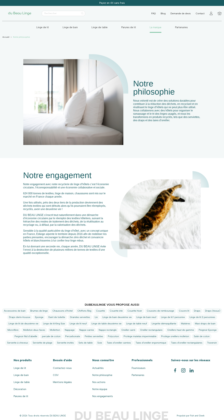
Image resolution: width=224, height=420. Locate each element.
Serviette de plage (42, 342)
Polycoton (113, 336)
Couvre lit (184, 310)
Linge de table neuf (136, 323)
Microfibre (13, 330)
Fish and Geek (197, 415)
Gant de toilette (56, 317)
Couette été (116, 310)
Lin (96, 317)
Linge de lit (20, 368)
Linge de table (22, 382)
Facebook (175, 369)
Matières (185, 323)
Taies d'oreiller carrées (119, 342)
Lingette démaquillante (164, 323)
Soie (99, 342)
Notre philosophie (102, 375)
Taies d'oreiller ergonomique (151, 342)
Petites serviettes (94, 336)
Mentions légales (62, 382)
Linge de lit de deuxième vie (23, 323)
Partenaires (138, 375)
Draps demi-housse (19, 317)
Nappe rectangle (108, 330)
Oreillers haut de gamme (180, 330)
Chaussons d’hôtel (62, 310)
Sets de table (86, 342)
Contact (200, 13)
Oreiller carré (128, 330)
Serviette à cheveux (17, 342)
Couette (100, 310)
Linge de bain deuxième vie (117, 317)
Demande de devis (181, 13)
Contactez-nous (62, 368)
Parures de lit (21, 396)
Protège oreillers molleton (175, 336)
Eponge (39, 317)
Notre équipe (99, 389)
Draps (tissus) (212, 310)
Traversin (212, 342)
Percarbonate (72, 336)
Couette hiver (134, 310)
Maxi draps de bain (205, 323)
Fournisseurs (138, 368)
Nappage (70, 330)
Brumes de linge (39, 310)
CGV (56, 375)
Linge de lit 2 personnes (202, 317)
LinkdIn (191, 369)
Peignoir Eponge (208, 330)
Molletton (55, 330)
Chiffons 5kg (84, 310)
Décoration (20, 389)
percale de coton (51, 336)
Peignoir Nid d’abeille (26, 336)
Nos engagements (102, 396)
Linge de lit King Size (54, 323)
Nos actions (98, 382)
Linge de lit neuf (78, 323)
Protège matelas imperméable (140, 336)
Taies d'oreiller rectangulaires (186, 342)
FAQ (153, 13)
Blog (163, 13)
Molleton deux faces (34, 330)
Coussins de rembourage (160, 310)
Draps (197, 310)
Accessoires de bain (15, 310)
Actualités (98, 368)
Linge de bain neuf (146, 317)
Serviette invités (65, 342)
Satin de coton (202, 336)
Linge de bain (21, 375)
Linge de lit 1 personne (173, 317)
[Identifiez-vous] (211, 13)
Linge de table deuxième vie (107, 323)
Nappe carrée (86, 330)
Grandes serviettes (80, 317)
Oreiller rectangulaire (151, 330)
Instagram (183, 369)
